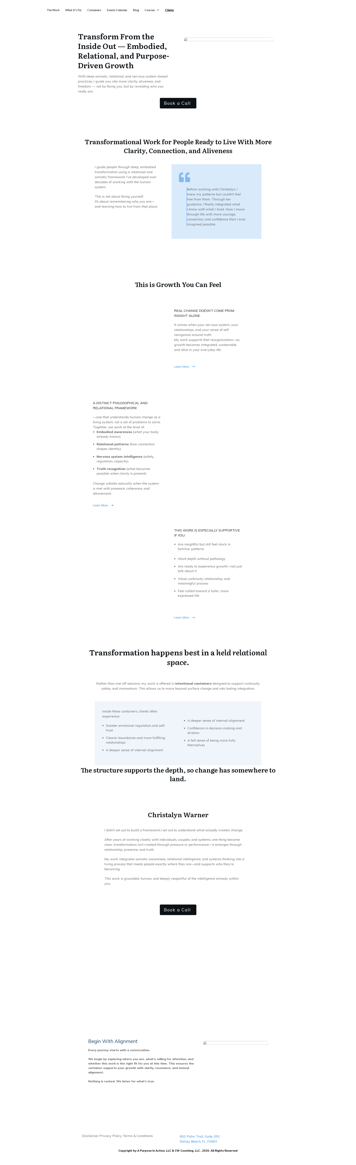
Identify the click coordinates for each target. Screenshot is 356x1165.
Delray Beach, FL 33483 (198, 1141)
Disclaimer (90, 1136)
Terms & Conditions (137, 1136)
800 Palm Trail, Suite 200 (200, 1136)
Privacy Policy (110, 1136)
